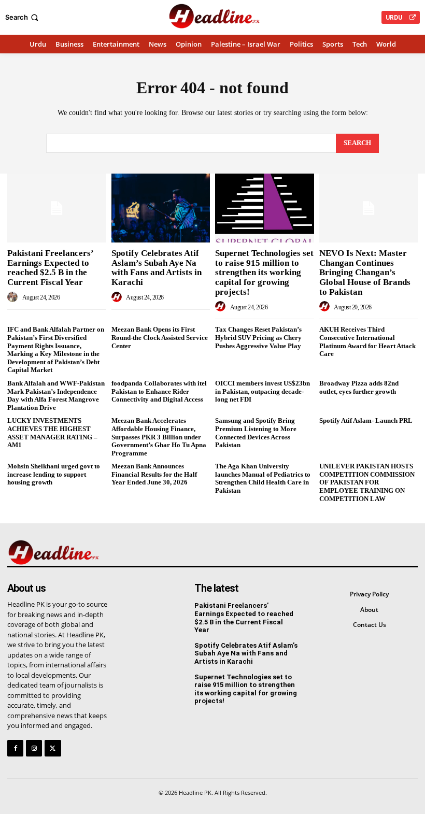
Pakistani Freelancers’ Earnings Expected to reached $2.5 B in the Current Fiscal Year (50, 267)
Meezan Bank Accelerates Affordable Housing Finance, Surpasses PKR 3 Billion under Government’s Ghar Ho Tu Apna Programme (158, 436)
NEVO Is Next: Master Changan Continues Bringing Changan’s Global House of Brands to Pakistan (364, 272)
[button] (22, 17)
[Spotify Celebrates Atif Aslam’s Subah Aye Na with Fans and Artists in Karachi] (160, 208)
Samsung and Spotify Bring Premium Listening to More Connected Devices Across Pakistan (255, 433)
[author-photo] (14, 297)
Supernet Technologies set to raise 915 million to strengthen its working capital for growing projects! (264, 272)
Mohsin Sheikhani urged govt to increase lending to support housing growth (53, 474)
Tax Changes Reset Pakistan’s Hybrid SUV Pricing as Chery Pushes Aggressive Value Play (258, 337)
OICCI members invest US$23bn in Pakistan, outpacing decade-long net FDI (262, 391)
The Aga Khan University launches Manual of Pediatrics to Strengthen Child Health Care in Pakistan (262, 478)
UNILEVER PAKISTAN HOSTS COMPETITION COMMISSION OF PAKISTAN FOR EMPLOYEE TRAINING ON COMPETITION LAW (367, 482)
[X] (53, 748)
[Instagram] (34, 748)
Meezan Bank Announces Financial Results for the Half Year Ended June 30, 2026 (154, 474)
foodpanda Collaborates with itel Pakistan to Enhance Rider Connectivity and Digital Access (159, 391)
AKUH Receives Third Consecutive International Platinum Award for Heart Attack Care (367, 341)
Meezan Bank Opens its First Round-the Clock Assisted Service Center (159, 337)
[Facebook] (15, 748)
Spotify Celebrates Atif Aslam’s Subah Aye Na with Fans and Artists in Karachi (156, 267)
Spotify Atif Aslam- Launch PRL (366, 420)
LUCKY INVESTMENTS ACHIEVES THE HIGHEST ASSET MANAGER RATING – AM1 (52, 433)
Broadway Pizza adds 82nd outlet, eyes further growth (359, 387)
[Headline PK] (214, 16)
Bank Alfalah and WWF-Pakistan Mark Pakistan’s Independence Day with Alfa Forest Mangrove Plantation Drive (56, 395)
